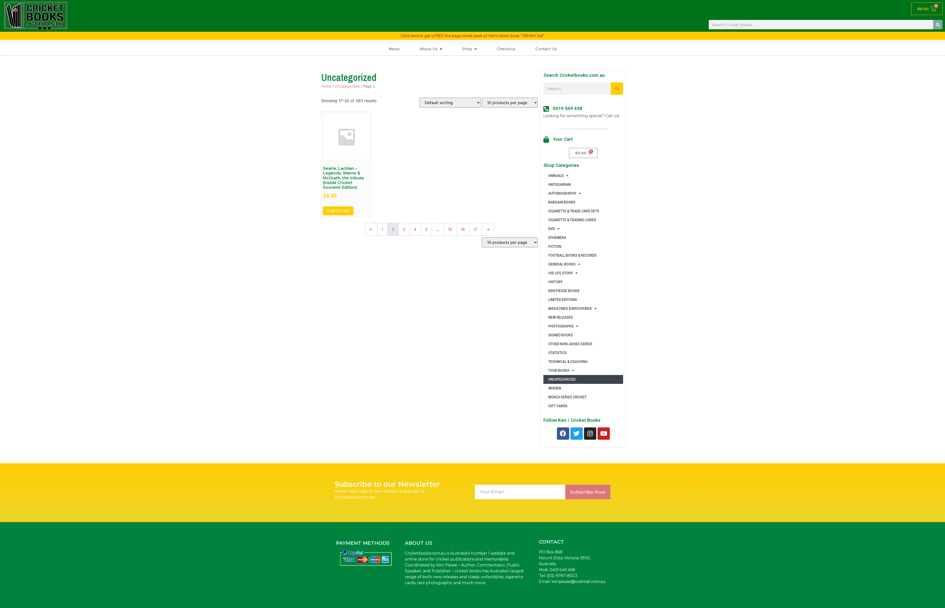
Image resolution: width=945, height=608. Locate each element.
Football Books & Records (572, 255)
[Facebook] (563, 433)
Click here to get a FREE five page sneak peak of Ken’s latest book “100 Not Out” (472, 35)
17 (475, 229)
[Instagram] (590, 433)
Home (326, 86)
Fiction (554, 247)
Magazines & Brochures (570, 309)
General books (562, 264)
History (555, 282)
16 (463, 229)
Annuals (556, 176)
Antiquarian (559, 185)
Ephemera (557, 238)
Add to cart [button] (338, 210)
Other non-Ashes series (570, 344)
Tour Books (558, 371)
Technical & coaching (568, 362)
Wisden (554, 388)
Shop (467, 49)
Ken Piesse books (564, 291)
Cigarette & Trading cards (572, 220)
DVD (551, 229)
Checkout (506, 49)
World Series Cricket (567, 397)
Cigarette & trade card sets (573, 211)
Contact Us (546, 49)
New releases (560, 317)
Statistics (557, 353)
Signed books (560, 335)
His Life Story (560, 273)
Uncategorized (347, 86)
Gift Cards (557, 406)
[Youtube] (604, 433)
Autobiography (562, 193)
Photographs (561, 326)
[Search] (938, 24)
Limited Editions (562, 300)
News (394, 49)
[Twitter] (576, 433)
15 (450, 229)
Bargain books (561, 202)
